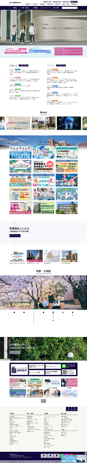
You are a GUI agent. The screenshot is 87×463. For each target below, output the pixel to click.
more (43, 400)
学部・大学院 (25, 7)
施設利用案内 (47, 432)
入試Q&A (46, 427)
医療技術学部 (43, 317)
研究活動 (11, 422)
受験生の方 (28, 4)
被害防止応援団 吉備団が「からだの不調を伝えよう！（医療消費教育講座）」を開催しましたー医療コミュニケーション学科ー (62, 95)
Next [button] (78, 257)
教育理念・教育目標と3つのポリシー (17, 418)
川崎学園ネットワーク (14, 442)
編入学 (45, 419)
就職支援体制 (64, 416)
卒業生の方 (58, 4)
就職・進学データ (65, 424)
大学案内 (15, 7)
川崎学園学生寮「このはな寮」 (68, 263)
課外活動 (46, 437)
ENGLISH (67, 1)
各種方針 (11, 419)
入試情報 (35, 7)
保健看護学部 (24, 317)
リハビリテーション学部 (33, 316)
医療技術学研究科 (31, 427)
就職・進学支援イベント (66, 421)
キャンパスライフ (45, 7)
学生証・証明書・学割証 (49, 438)
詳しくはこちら (15, 235)
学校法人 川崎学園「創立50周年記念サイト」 (52, 264)
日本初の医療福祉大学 (14, 263)
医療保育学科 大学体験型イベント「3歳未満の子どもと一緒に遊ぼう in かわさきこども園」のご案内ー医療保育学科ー (62, 72)
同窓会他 (11, 439)
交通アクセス (48, 1)
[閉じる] (86, 453)
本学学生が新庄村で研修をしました (20, 85)
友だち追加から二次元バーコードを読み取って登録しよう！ (71, 372)
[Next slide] (85, 27)
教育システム (12, 421)
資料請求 (74, 1)
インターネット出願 (60, 54)
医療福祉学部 (14, 317)
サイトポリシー (22, 461)
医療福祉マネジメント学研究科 (33, 429)
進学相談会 (46, 422)
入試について (47, 418)
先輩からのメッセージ (66, 422)
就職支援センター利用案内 (67, 419)
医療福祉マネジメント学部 (53, 315)
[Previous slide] (2, 27)
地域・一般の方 (66, 4)
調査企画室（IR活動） (14, 424)
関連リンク (12, 444)
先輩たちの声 (47, 446)
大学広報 (11, 437)
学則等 (11, 427)
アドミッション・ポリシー (49, 416)
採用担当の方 (74, 4)
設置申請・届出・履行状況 (15, 432)
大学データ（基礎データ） (15, 426)
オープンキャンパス (51, 366)
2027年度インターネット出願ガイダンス (36, 366)
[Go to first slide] (4, 51)
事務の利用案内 (47, 443)
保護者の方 (42, 4)
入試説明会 (46, 424)
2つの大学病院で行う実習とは (33, 263)
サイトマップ (30, 461)
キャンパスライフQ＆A (49, 445)
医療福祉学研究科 (31, 426)
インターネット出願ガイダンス (62, 51)
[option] (18, 257)
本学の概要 (12, 416)
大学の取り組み (13, 435)
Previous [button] (8, 257)
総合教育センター (72, 313)
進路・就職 (56, 7)
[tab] (50, 52)
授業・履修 (46, 440)
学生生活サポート (48, 433)
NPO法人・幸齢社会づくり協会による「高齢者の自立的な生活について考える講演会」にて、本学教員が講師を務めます (24, 72)
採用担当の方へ (64, 426)
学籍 (45, 442)
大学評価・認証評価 (14, 431)
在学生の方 (35, 4)
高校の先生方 (50, 4)
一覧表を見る (23, 65)
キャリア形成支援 (65, 418)
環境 (10, 434)
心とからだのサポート (48, 435)
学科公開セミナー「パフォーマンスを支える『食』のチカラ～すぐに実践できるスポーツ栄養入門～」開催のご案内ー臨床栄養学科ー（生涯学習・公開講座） (62, 81)
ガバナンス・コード (14, 429)
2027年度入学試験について (61, 48)
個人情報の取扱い (14, 461)
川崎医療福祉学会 (13, 440)
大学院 (63, 317)
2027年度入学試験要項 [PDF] (52, 372)
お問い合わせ (58, 1)
